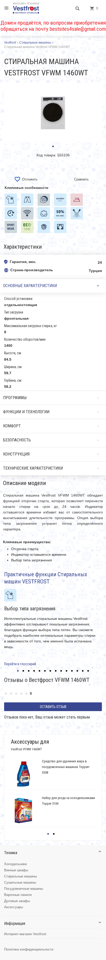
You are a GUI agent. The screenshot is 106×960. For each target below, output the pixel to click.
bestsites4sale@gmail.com (78, 29)
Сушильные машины (20, 882)
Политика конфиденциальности (28, 949)
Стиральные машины (20, 876)
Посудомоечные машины (23, 889)
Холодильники (15, 864)
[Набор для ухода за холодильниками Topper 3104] (23, 810)
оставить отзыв (53, 707)
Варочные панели (18, 895)
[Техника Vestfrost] (26, 8)
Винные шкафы (16, 870)
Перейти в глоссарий (20, 664)
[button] (53, 146)
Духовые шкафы (17, 901)
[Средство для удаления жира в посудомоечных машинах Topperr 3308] (23, 774)
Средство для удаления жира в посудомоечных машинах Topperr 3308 (66, 766)
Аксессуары (13, 907)
